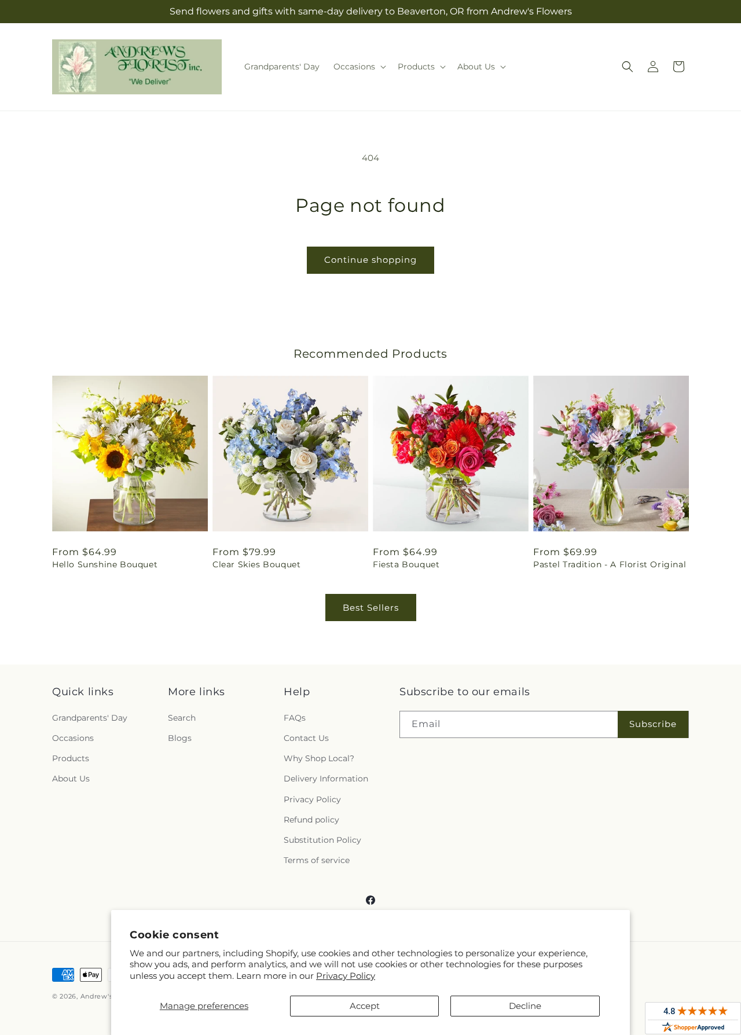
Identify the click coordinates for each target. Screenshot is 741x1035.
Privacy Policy (345, 975)
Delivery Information (326, 778)
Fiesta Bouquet (406, 564)
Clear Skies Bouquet (256, 564)
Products (70, 758)
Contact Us (306, 738)
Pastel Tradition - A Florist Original (609, 564)
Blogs (180, 738)
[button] (359, 66)
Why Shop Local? (319, 758)
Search (182, 718)
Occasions (73, 738)
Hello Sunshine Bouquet (104, 564)
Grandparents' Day (89, 718)
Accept (365, 1005)
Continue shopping (370, 259)
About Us (71, 778)
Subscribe (653, 723)
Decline (525, 1005)
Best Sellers (371, 607)
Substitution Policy (322, 840)
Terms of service (317, 860)
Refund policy (311, 819)
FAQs (295, 718)
